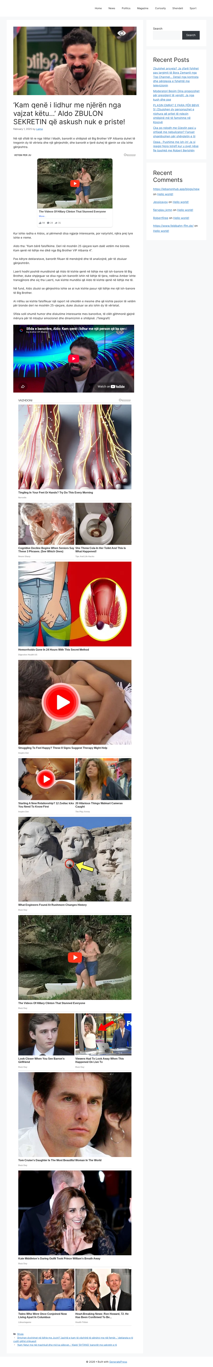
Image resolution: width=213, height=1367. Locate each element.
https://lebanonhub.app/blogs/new (176, 189)
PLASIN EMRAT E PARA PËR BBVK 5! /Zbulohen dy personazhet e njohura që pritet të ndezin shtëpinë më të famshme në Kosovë (176, 114)
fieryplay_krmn (162, 210)
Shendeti (177, 8)
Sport (193, 8)
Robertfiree (160, 218)
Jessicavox (160, 202)
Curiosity (160, 8)
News (111, 8)
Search (157, 28)
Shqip (20, 1334)
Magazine (142, 8)
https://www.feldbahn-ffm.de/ (173, 225)
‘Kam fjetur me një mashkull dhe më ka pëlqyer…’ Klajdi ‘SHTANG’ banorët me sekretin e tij (67, 1344)
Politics (126, 8)
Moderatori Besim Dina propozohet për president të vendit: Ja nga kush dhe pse (176, 95)
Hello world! (165, 194)
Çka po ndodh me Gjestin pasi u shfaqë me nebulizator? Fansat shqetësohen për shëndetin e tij (174, 132)
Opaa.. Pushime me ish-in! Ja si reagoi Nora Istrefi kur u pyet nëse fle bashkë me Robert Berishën (176, 146)
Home (98, 8)
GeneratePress (118, 1361)
